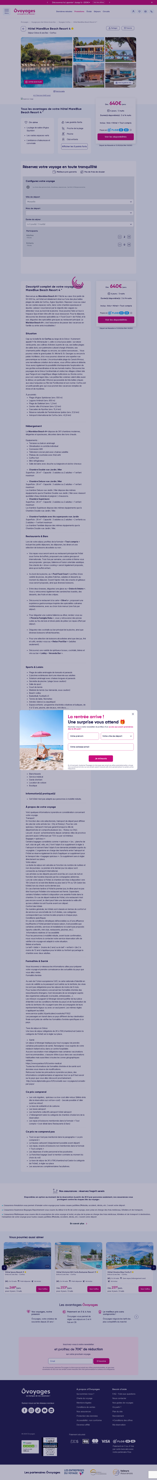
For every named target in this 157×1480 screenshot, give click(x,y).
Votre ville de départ (112, 731)
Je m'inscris (101, 758)
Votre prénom (76, 731)
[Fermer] (133, 714)
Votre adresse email (79, 742)
